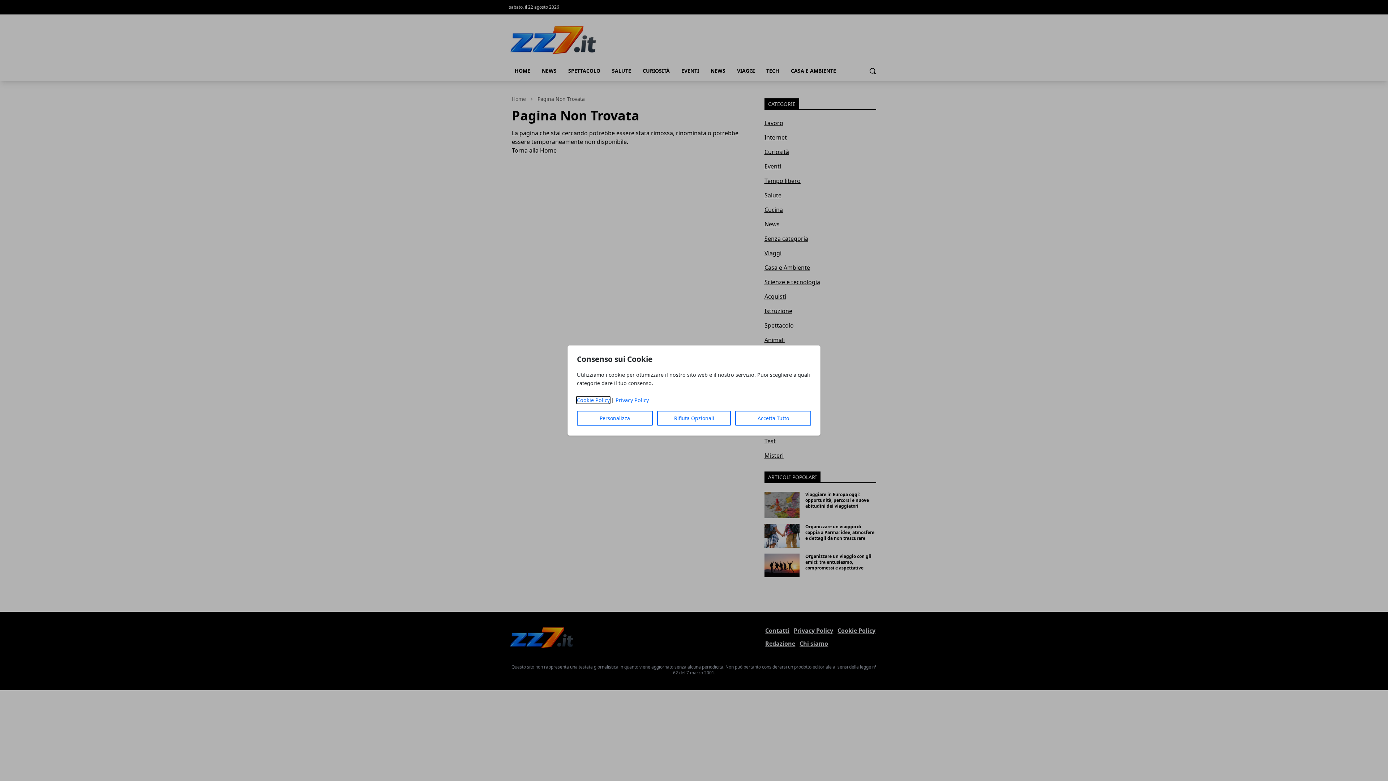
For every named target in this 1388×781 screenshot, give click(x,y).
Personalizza (615, 418)
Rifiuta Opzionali (694, 418)
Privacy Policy (632, 400)
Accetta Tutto (773, 418)
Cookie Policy (593, 400)
